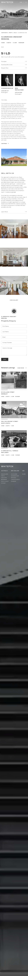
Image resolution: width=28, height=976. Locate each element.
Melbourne (4, 474)
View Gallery (14, 300)
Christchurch (15, 479)
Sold (15, 32)
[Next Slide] (26, 15)
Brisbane (4, 479)
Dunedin (13, 481)
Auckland (14, 474)
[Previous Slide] (2, 15)
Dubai (24, 474)
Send (4, 359)
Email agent (4, 92)
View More (20, 367)
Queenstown (15, 475)
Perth (10, 32)
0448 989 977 (5, 90)
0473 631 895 (18, 92)
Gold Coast (5, 481)
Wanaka (13, 477)
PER (21, 2)
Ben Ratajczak (19, 89)
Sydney (3, 483)
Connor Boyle (7, 88)
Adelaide (4, 477)
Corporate (4, 32)
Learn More (4, 211)
